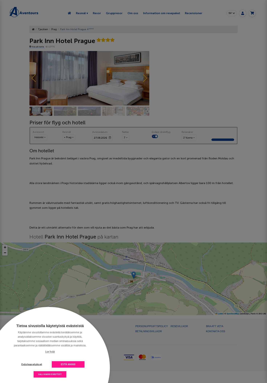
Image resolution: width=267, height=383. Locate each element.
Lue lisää (50, 351)
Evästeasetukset (31, 364)
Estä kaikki (68, 364)
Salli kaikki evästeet (50, 374)
